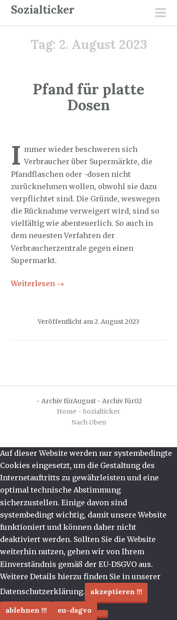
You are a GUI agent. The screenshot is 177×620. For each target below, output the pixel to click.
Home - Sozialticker (88, 411)
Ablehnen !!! (26, 610)
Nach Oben (88, 422)
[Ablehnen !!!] (102, 613)
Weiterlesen (37, 283)
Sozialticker (42, 10)
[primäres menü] (160, 13)
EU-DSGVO (75, 610)
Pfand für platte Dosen (88, 97)
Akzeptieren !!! (116, 591)
